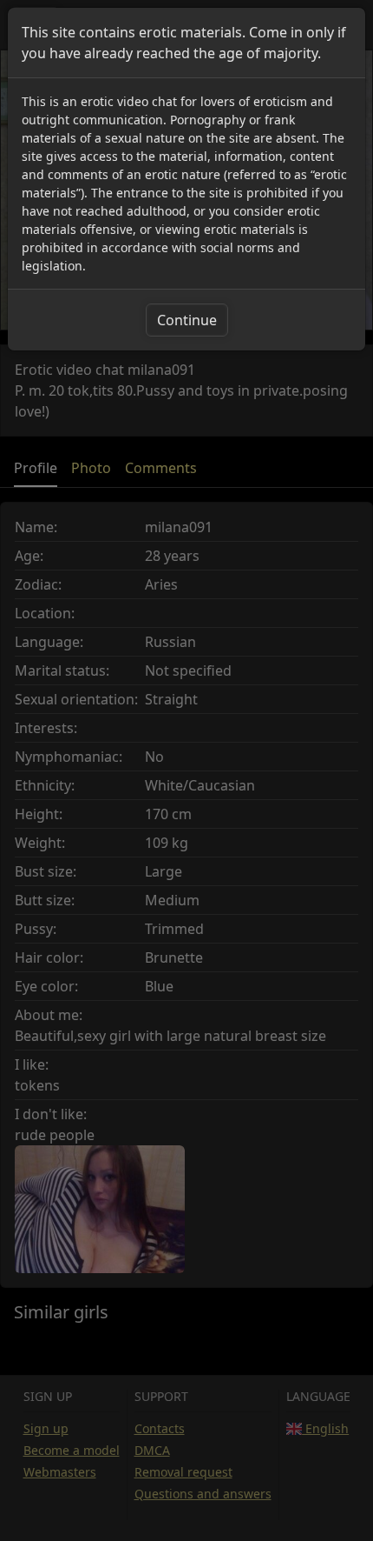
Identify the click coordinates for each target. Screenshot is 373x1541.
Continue (187, 320)
